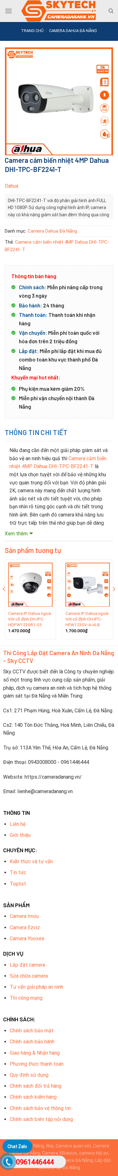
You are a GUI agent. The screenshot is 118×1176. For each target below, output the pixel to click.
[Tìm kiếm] (111, 11)
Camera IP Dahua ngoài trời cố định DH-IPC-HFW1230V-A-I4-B (87, 619)
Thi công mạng (26, 998)
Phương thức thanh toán (37, 1064)
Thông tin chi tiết (36, 432)
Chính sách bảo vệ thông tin (40, 1108)
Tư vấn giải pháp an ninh (36, 987)
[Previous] (4, 602)
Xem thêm (16, 534)
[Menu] (8, 11)
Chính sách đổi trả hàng (35, 1086)
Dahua (11, 186)
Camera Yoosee (27, 938)
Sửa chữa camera (29, 976)
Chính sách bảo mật (31, 1031)
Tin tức (18, 872)
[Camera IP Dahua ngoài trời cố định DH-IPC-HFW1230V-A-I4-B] (87, 585)
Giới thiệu (20, 835)
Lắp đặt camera (27, 965)
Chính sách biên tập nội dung (41, 1119)
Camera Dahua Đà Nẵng (73, 30)
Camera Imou (24, 916)
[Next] (113, 602)
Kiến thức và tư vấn (31, 861)
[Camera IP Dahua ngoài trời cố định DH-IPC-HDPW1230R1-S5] (30, 585)
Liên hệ (17, 824)
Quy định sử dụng (29, 1075)
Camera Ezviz (25, 927)
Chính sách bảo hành (32, 1042)
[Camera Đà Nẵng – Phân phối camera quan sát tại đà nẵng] (59, 11)
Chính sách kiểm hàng (33, 1097)
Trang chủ (32, 30)
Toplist (18, 884)
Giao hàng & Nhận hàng (35, 1053)
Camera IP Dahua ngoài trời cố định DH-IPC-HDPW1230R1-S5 (29, 619)
